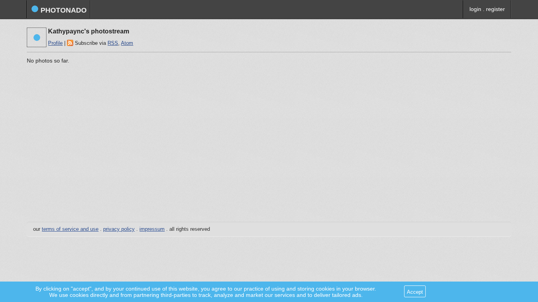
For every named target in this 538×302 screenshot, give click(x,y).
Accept (415, 292)
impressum (152, 229)
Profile (55, 43)
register (495, 9)
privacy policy (119, 229)
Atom (127, 43)
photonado (63, 10)
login (475, 9)
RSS (113, 43)
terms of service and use (70, 229)
